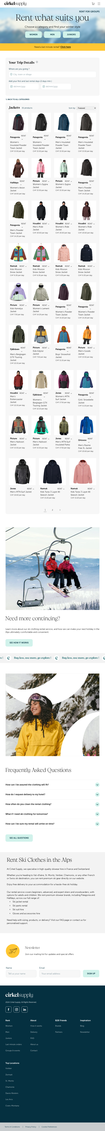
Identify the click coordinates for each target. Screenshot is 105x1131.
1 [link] (45, 510)
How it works (36, 1026)
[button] (99, 4)
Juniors (71, 34)
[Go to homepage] (19, 997)
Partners (58, 1032)
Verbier (8, 1068)
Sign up (91, 973)
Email (42, 968)
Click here (65, 47)
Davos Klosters (11, 1093)
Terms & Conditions (12, 1127)
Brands (58, 1026)
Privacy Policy (30, 1127)
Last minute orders (13, 1044)
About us (34, 1044)
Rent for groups (89, 11)
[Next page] (60, 510)
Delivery (33, 1032)
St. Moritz (9, 1081)
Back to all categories (18, 99)
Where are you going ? (19, 69)
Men (52, 34)
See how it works (19, 642)
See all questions (19, 838)
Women (33, 34)
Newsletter (85, 1032)
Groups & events (12, 1050)
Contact (33, 1050)
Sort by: (72, 108)
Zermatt (8, 1075)
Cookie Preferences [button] (49, 1127)
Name (9, 968)
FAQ (32, 1038)
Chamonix (9, 1087)
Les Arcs (9, 1099)
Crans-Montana (12, 1106)
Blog (82, 1026)
